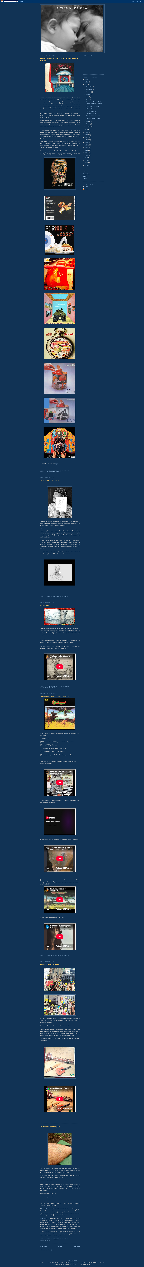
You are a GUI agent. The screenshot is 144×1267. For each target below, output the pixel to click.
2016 (86, 140)
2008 (86, 160)
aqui (56, 463)
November (89, 89)
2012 (86, 150)
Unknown (85, 189)
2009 (86, 157)
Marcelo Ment (45, 1209)
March (88, 124)
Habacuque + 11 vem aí (49, 480)
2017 (86, 137)
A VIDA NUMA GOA (72, 8)
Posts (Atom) (51, 1250)
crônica (47, 1240)
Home (60, 1246)
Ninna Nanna (45, 605)
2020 (86, 130)
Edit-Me (85, 176)
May (87, 99)
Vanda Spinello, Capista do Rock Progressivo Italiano (59, 59)
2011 (86, 152)
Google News (86, 174)
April (87, 121)
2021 (86, 84)
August (88, 94)
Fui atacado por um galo (50, 1127)
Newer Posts (43, 1246)
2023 (86, 79)
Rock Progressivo (55, 471)
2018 (86, 135)
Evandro (85, 186)
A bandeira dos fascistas (50, 964)
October (88, 92)
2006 (86, 165)
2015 (86, 142)
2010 (86, 155)
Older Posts (76, 1246)
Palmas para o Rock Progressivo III (54, 696)
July (87, 97)
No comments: (64, 470)
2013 (86, 147)
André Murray (44, 1218)
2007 (86, 163)
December (89, 87)
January (88, 126)
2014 (86, 145)
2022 (86, 82)
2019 (86, 132)
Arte (46, 471)
